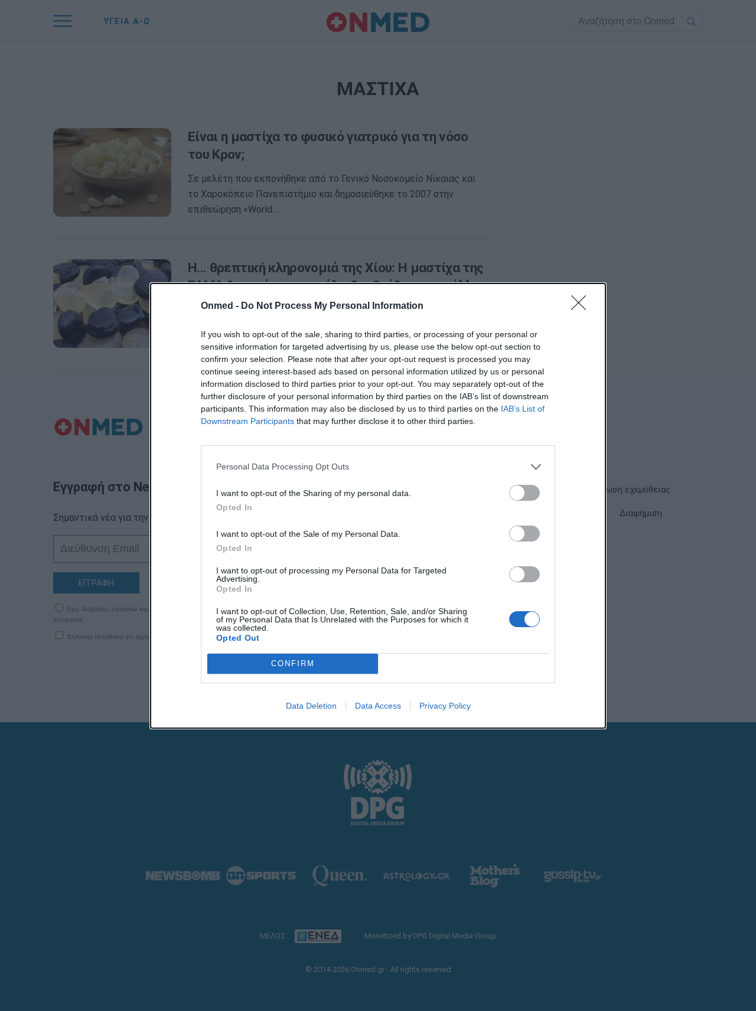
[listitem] (378, 467)
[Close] (582, 306)
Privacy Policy (445, 705)
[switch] (524, 493)
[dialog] (378, 505)
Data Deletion (311, 705)
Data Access (378, 705)
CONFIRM (293, 663)
